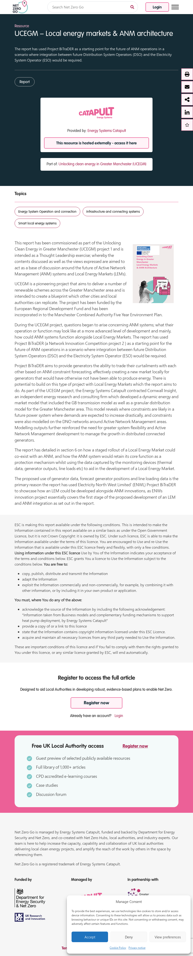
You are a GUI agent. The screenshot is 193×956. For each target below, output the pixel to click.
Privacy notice (137, 947)
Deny (129, 937)
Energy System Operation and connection (47, 211)
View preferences (168, 937)
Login (157, 7)
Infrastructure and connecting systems (113, 211)
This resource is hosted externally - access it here (96, 143)
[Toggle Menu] (175, 7)
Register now (96, 703)
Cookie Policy (118, 947)
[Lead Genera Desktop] (20, 6)
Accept (89, 937)
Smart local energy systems (37, 223)
